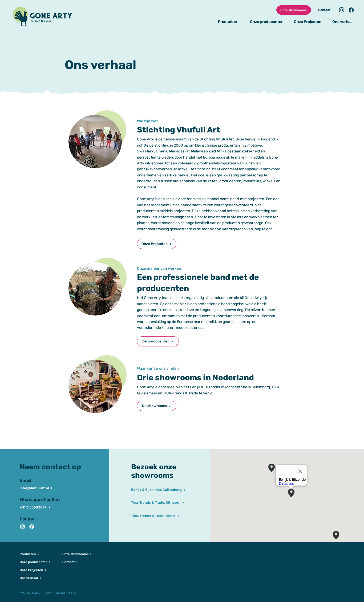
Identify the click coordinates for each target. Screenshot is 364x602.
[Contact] (341, 10)
